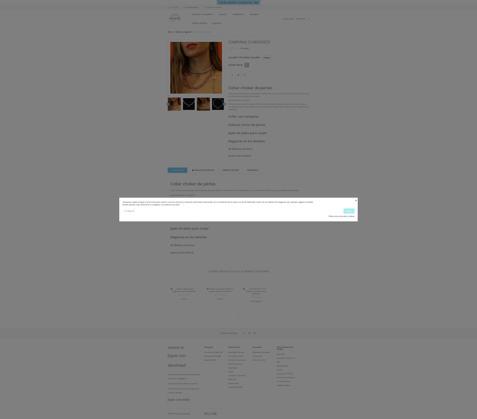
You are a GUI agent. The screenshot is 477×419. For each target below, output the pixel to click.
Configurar (129, 211)
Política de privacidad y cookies (342, 216)
